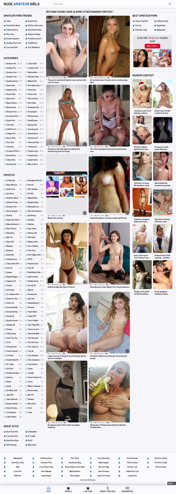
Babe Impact (104, 462)
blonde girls (14, 107)
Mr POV (36, 193)
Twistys (36, 373)
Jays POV (14, 395)
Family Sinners (14, 320)
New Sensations (36, 211)
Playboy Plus (36, 242)
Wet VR (36, 395)
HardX (14, 382)
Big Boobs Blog (75, 462)
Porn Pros (36, 250)
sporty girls (36, 125)
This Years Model (36, 347)
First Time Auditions (14, 338)
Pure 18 (36, 268)
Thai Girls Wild (36, 333)
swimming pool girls (36, 138)
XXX (17, 467)
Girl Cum (14, 368)
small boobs (36, 120)
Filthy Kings (14, 333)
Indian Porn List (132, 471)
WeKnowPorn (75, 471)
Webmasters (127, 491)
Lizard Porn (132, 476)
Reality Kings (36, 281)
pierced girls (36, 98)
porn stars (36, 103)
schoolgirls (36, 112)
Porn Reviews (132, 458)
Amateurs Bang (34, 34)
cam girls (14, 125)
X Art (36, 408)
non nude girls (36, 85)
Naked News (36, 198)
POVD (36, 259)
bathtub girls (14, 90)
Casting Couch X (14, 259)
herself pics (14, 155)
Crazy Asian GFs (14, 263)
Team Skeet (36, 312)
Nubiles (36, 224)
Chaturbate (32, 432)
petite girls (36, 94)
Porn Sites (75, 458)
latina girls (36, 63)
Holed (14, 386)
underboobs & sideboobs (36, 155)
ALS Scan (14, 193)
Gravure (14, 377)
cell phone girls (14, 129)
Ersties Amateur (12, 38)
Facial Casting (14, 312)
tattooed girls (36, 142)
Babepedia (161, 30)
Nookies (36, 220)
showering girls (36, 116)
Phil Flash (36, 237)
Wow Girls (36, 403)
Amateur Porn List (13, 43)
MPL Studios (36, 189)
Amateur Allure (14, 198)
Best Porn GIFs (12, 432)
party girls (36, 90)
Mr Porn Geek (161, 467)
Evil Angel (14, 290)
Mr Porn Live (132, 467)
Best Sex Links (141, 30)
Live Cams (88, 491)
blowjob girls (14, 112)
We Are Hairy (36, 390)
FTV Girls (14, 355)
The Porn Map (103, 467)
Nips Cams (32, 445)
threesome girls (36, 147)
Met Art (36, 185)
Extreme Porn (46, 462)
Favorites (14, 147)
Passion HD (36, 233)
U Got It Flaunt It (36, 377)
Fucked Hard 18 (14, 360)
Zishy (8, 21)
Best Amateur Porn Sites (75, 467)
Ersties (14, 285)
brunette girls (14, 116)
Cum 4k (14, 268)
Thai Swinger (36, 338)
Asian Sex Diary (14, 220)
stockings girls (36, 129)
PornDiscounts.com (36, 38)
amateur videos (14, 77)
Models (68, 491)
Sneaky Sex (36, 294)
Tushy (36, 368)
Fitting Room (14, 347)
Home (48, 491)
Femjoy (14, 329)
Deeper (14, 272)
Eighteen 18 (14, 281)
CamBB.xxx (32, 43)
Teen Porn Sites (103, 476)
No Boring (36, 215)
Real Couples (36, 277)
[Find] (169, 4)
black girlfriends (14, 103)
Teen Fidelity (36, 320)
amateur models (14, 63)
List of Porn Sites (46, 467)
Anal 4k (14, 215)
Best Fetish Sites (34, 30)
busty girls (14, 120)
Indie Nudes (46, 476)
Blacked (14, 246)
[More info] (85, 75)
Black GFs (14, 242)
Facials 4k (14, 316)
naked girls (36, 81)
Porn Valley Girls (36, 255)
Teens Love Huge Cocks (36, 329)
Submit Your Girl (107, 491)
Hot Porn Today (161, 462)
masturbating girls (36, 72)
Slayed (36, 290)
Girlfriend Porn (12, 30)
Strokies (36, 307)
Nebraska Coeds (36, 207)
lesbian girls (36, 68)
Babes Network (14, 224)
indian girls (14, 160)
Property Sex (36, 263)
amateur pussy (14, 68)
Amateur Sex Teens (14, 207)
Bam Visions (14, 228)
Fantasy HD (14, 325)
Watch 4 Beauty (36, 386)
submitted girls (36, 133)
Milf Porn (17, 476)
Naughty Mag (36, 202)
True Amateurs (34, 47)
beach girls (14, 94)
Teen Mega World (36, 325)
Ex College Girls (14, 294)
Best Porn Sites (12, 440)
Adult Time (14, 189)
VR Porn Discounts (35, 25)
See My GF (36, 285)
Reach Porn (32, 21)
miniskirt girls (36, 77)
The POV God (36, 342)
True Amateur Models (36, 355)
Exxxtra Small (14, 307)
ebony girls (14, 138)
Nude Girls (22, 4)
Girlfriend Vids (162, 21)
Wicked (36, 399)
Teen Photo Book (13, 25)
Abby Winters (14, 185)
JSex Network (14, 399)
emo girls (14, 142)
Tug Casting (36, 364)
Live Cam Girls (12, 47)
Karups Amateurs (14, 403)
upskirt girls (36, 160)
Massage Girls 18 (36, 180)
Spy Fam (36, 298)
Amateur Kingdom (14, 202)
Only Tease (36, 228)
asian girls (14, 85)
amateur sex (14, 72)
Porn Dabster (46, 471)
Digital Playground (14, 277)
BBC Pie (14, 237)
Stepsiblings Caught (36, 303)
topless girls (36, 151)
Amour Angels (14, 211)
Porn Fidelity (36, 246)
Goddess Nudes (14, 373)
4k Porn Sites (132, 462)
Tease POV (36, 316)
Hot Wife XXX (14, 390)
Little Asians (14, 417)
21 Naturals (14, 180)
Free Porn (18, 471)
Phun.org (10, 34)
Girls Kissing (11, 445)
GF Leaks (14, 364)
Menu (170, 483)
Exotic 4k (14, 303)
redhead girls (36, 107)
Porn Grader (75, 476)
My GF (30, 440)
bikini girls (14, 98)
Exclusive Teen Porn (14, 298)
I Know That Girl (141, 21)
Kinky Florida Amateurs (14, 408)
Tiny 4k (36, 351)
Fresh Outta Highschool (14, 351)
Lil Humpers (14, 412)
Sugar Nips (161, 25)
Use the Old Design (88, 480)
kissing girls (14, 164)
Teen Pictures (103, 471)
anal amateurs (14, 81)
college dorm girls (14, 133)
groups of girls (14, 151)
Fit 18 (14, 342)
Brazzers (14, 250)
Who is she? (36, 164)
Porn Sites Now (104, 458)
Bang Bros (14, 233)
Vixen (36, 382)
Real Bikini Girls (36, 272)
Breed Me (14, 255)
